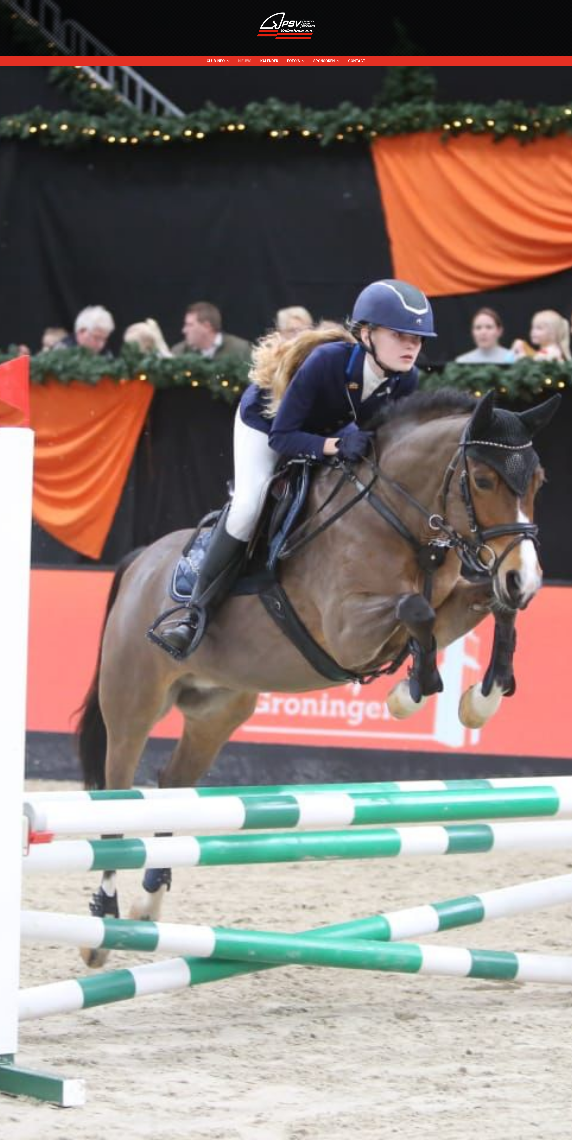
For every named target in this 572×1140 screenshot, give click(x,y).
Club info (216, 61)
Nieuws (244, 61)
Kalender (269, 61)
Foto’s (293, 61)
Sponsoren (324, 61)
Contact (356, 61)
